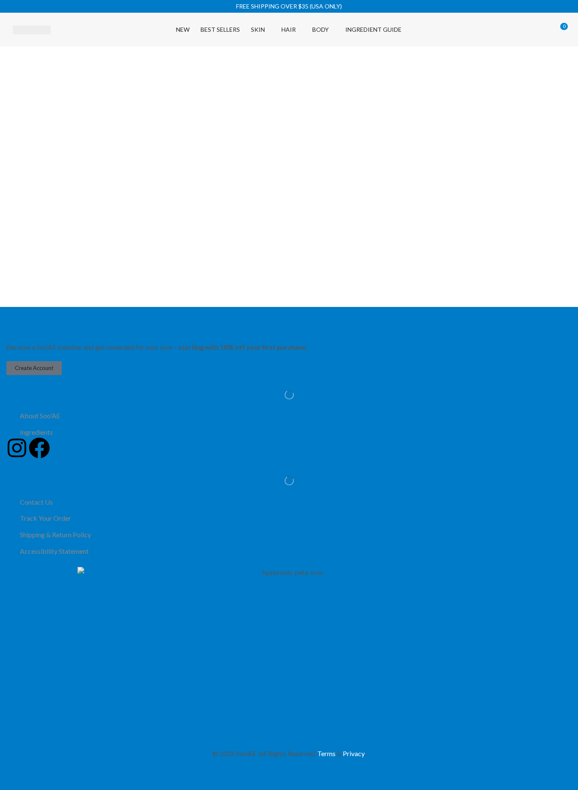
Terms (326, 753)
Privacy (353, 753)
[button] (500, 29)
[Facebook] (39, 448)
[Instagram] (17, 448)
